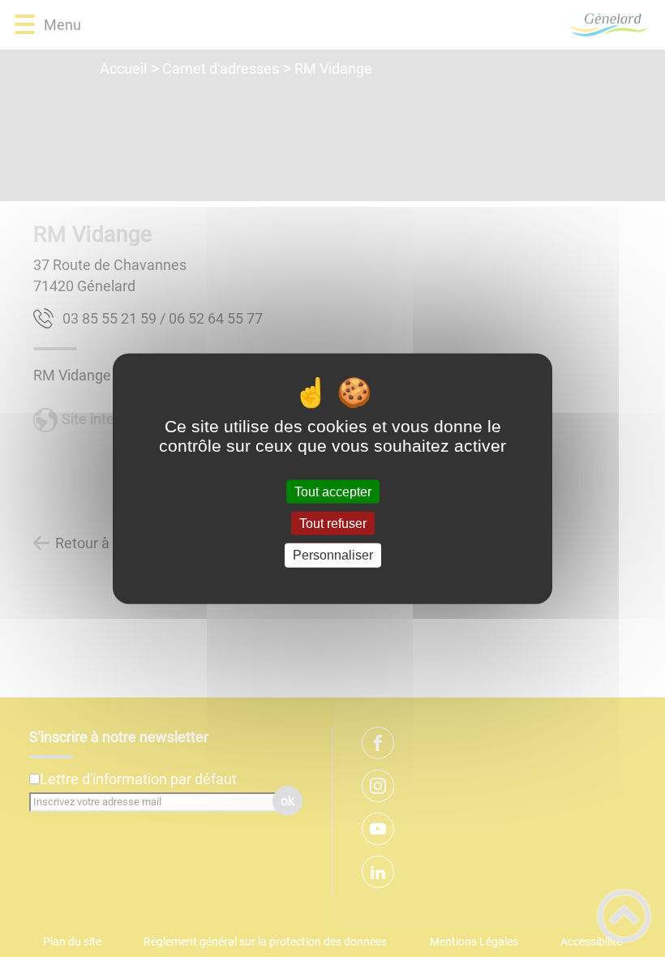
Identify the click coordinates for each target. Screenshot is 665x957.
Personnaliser (333, 555)
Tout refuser (333, 523)
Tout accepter (332, 492)
